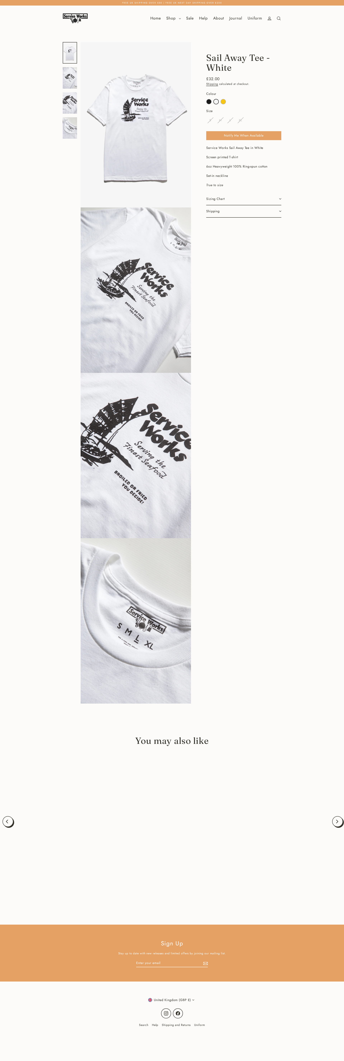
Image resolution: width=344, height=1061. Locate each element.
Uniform (255, 18)
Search (143, 1025)
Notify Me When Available (244, 135)
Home (155, 18)
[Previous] (8, 821)
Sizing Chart (215, 199)
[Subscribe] (205, 963)
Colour (211, 93)
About (218, 18)
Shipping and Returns (176, 1025)
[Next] (337, 821)
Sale (190, 18)
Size (209, 111)
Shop (171, 18)
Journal (235, 18)
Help (203, 18)
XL (240, 120)
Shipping (212, 84)
